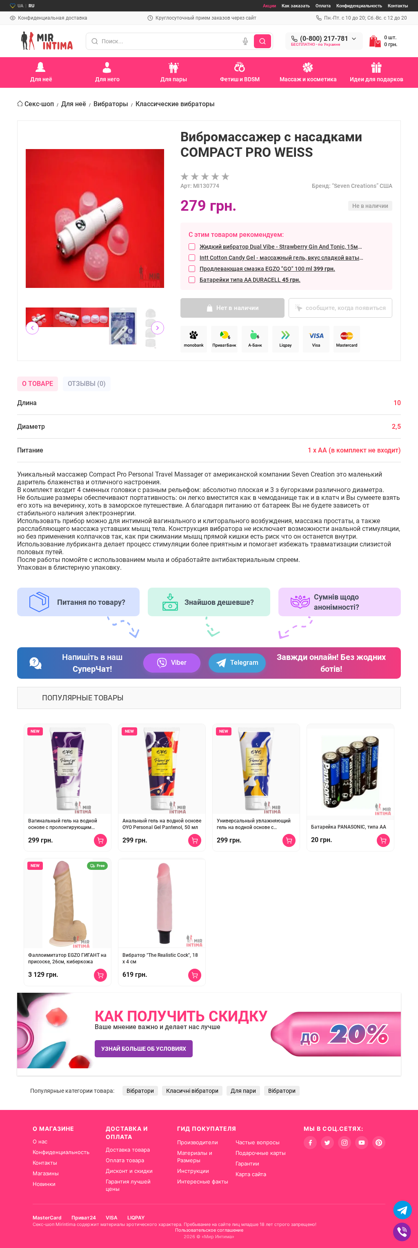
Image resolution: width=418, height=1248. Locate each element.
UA (20, 6)
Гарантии (247, 1163)
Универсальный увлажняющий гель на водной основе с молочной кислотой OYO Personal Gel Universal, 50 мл (256, 824)
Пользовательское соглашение (209, 1230)
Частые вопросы (258, 1142)
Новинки (44, 1184)
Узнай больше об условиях (143, 1048)
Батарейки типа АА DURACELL (250, 279)
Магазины (46, 1173)
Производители (197, 1142)
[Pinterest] (378, 1142)
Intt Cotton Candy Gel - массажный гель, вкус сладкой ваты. (282, 257)
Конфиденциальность (359, 6)
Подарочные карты (261, 1153)
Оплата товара (125, 1160)
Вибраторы (110, 104)
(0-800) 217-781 (324, 39)
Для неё (73, 104)
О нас (40, 1141)
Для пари (243, 1091)
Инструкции (193, 1171)
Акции (269, 6)
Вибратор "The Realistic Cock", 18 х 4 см (160, 958)
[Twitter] (327, 1142)
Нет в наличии (237, 308)
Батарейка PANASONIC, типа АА (348, 827)
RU (31, 6)
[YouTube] (361, 1142)
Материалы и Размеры (194, 1156)
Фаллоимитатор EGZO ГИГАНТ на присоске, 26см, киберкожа (67, 958)
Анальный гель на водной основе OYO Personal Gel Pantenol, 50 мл (161, 824)
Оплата (323, 6)
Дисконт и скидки (129, 1171)
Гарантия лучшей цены (128, 1185)
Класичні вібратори (192, 1091)
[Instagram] (344, 1142)
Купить (100, 840)
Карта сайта (251, 1174)
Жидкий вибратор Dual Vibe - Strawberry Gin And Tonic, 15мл (282, 246)
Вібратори (140, 1091)
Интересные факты (202, 1181)
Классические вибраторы (175, 104)
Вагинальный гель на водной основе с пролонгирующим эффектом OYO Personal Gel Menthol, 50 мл (62, 824)
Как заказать (296, 6)
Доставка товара (128, 1149)
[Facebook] (310, 1142)
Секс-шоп (39, 104)
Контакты (398, 6)
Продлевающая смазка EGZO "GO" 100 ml (267, 268)
